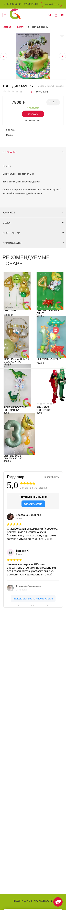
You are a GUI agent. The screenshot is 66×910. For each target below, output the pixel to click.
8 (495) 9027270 (12, 4)
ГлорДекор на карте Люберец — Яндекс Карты (33, 605)
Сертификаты (12, 243)
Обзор (7, 222)
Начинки (9, 212)
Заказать (33, 114)
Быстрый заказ (33, 121)
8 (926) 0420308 (30, 4)
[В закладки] (62, 36)
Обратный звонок (51, 4)
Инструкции (11, 233)
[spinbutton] (53, 102)
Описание (10, 152)
